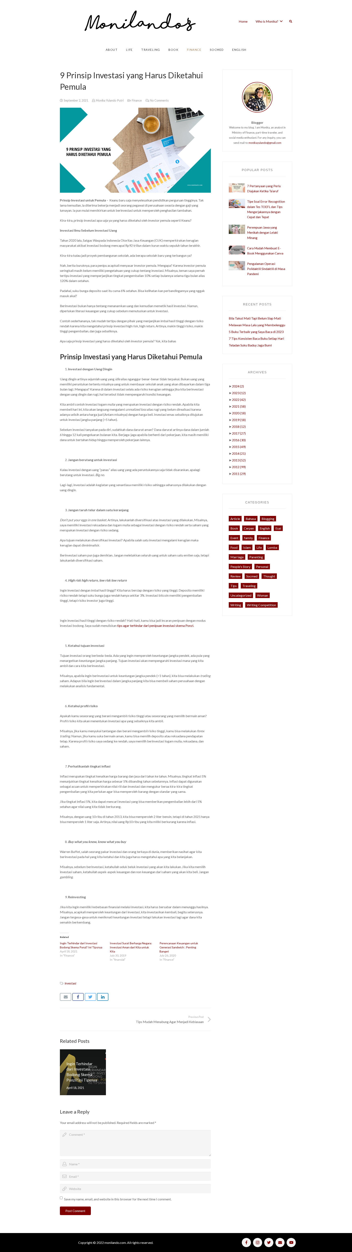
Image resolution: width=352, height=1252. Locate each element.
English (265, 528)
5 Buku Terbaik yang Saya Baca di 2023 (256, 332)
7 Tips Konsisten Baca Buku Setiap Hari (256, 338)
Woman (262, 595)
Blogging (268, 519)
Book (234, 528)
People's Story (240, 566)
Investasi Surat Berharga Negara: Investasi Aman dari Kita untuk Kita (131, 947)
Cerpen (249, 528)
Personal (262, 566)
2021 (239, 406)
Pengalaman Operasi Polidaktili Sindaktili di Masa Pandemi (266, 269)
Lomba (272, 547)
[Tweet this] (90, 997)
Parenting (256, 557)
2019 (239, 420)
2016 (239, 440)
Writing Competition (261, 605)
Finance (137, 100)
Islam (247, 547)
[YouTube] (291, 1242)
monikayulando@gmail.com (265, 142)
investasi (70, 983)
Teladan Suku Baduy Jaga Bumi (250, 345)
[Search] (291, 21)
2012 (239, 467)
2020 (239, 413)
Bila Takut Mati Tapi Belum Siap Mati (255, 318)
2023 (239, 393)
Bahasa (251, 519)
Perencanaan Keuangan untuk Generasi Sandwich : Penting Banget (179, 947)
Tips (233, 586)
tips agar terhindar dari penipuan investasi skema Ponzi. (155, 625)
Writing (235, 605)
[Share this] (78, 997)
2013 (239, 460)
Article (235, 519)
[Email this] (65, 997)
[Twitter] (268, 1242)
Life (259, 547)
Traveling (249, 586)
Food (234, 547)
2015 (239, 447)
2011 (239, 474)
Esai (278, 528)
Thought (269, 576)
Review (235, 576)
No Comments (159, 100)
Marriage (237, 557)
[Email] (280, 1242)
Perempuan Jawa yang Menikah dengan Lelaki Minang (262, 232)
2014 (239, 453)
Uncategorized (240, 595)
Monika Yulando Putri (110, 100)
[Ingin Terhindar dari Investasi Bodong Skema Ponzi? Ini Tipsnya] (83, 1072)
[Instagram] (257, 1242)
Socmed (251, 576)
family (248, 538)
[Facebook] (246, 1242)
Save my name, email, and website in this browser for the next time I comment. (118, 1199)
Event (234, 538)
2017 (239, 433)
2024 (238, 386)
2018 (239, 426)
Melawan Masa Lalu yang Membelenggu (257, 325)
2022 (239, 399)
